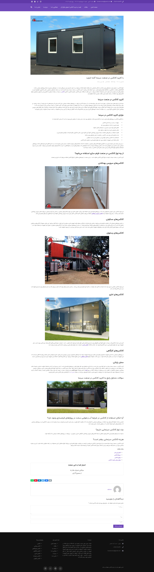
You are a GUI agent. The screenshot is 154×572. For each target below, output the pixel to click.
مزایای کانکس (118, 457)
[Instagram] (40, 1)
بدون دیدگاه (99, 82)
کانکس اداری (37, 553)
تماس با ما (54, 556)
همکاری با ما (53, 551)
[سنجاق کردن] (35, 480)
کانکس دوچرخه (36, 556)
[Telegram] (34, 1)
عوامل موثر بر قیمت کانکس (115, 460)
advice (112, 82)
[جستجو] (31, 7)
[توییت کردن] (43, 480)
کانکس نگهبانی (37, 558)
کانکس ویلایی (37, 546)
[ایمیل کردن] (50, 480)
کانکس (106, 82)
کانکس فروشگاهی (36, 548)
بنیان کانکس (111, 567)
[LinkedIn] (31, 1)
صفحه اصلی (53, 543)
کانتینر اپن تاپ (117, 452)
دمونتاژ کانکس (117, 455)
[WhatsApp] (37, 1)
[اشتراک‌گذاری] (46, 480)
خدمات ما (54, 548)
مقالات (55, 546)
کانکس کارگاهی (37, 551)
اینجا (86, 370)
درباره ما (54, 553)
